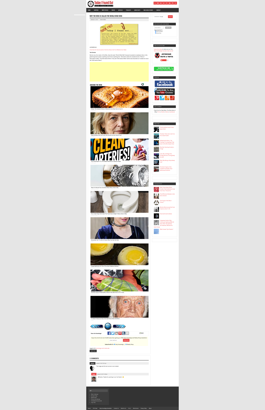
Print (158, 112)
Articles (120, 10)
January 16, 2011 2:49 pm (102, 374)
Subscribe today (158, 49)
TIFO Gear (95, 408)
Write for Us (105, 10)
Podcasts (128, 10)
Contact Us (116, 408)
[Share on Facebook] (109, 333)
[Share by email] (127, 333)
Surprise (96, 10)
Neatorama (94, 397)
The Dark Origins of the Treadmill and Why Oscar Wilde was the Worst (166, 168)
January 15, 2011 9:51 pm (101, 363)
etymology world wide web (102, 348)
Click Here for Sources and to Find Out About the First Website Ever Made (108, 49)
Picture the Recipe (95, 399)
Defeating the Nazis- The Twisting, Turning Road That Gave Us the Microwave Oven (167, 142)
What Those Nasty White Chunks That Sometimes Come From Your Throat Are (167, 189)
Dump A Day (94, 396)
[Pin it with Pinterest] (120, 333)
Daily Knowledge (119, 344)
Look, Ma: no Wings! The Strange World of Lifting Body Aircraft (167, 155)
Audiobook (172, 112)
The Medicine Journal (96, 401)
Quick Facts (137, 10)
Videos (113, 10)
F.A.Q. (129, 408)
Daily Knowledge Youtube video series (163, 51)
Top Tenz (93, 402)
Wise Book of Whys (148, 10)
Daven (93, 374)
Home (89, 10)
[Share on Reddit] (116, 333)
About (150, 408)
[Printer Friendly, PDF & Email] (141, 333)
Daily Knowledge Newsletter (106, 408)
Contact (158, 10)
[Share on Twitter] (112, 333)
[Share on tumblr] (123, 333)
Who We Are (135, 408)
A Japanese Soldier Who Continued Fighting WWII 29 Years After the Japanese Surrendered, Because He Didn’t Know (164, 224)
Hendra (92, 363)
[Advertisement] (119, 71)
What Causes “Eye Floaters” (166, 229)
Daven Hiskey (103, 19)
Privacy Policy (144, 408)
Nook (166, 112)
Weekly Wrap (130, 344)
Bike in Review (94, 394)
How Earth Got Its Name (166, 213)
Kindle (162, 112)
